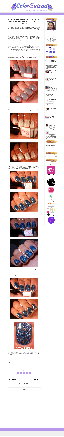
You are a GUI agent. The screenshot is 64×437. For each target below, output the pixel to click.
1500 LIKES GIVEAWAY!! (52, 70)
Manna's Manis (25, 434)
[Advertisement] (24, 419)
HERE (36, 47)
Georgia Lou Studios (17, 434)
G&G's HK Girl (33, 56)
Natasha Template (8, 434)
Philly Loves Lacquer (30, 31)
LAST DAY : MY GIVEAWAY (53, 86)
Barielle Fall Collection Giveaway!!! (51, 92)
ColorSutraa (3, 434)
